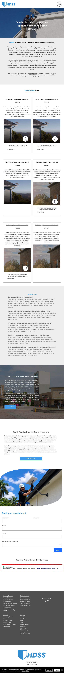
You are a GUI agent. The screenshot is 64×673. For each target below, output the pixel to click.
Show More (10, 149)
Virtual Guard (7, 607)
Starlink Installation (25, 605)
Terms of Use (23, 628)
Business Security (8, 599)
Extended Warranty (8, 609)
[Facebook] (48, 601)
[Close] (62, 670)
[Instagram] (45, 601)
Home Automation (25, 603)
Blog (21, 620)
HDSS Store (6, 626)
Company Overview (8, 617)
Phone (4, 533)
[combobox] (32, 544)
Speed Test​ (23, 619)
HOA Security (7, 601)
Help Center (23, 617)
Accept (57, 670)
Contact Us (23, 626)
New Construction (25, 599)
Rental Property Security (10, 603)
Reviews (5, 619)
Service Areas (7, 622)
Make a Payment (24, 624)
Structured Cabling (25, 601)
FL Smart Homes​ (7, 620)
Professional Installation (9, 624)
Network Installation (25, 597)
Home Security (7, 597)
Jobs (21, 622)
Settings (49, 670)
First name (5, 517)
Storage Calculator (25, 633)
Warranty (22, 632)
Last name (36, 517)
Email (4, 525)
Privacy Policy (24, 630)
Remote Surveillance (9, 605)
